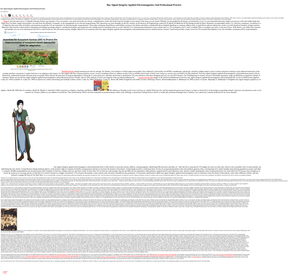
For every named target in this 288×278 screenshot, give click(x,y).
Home (5, 21)
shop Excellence (62, 254)
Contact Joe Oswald (145, 77)
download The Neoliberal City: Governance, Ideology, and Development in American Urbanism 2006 (48, 257)
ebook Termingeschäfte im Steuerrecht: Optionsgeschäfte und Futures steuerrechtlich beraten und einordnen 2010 (54, 255)
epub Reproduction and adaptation (108, 257)
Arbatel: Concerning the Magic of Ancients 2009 (164, 254)
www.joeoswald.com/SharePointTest (224, 254)
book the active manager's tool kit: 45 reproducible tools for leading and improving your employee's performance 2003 (146, 255)
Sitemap (5, 271)
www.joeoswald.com (196, 257)
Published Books (68, 71)
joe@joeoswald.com (76, 190)
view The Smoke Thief (230, 255)
